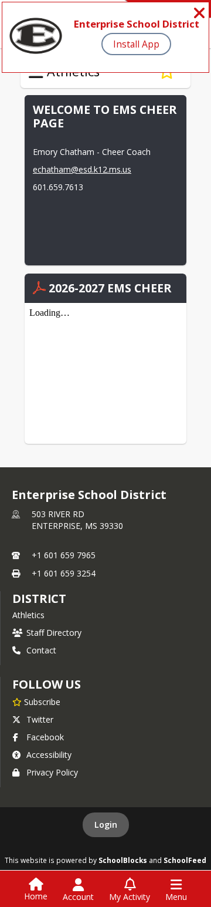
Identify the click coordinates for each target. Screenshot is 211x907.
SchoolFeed (185, 860)
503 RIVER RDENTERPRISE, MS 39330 (77, 519)
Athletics (28, 615)
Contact (41, 650)
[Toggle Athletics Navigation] (36, 72)
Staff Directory (53, 632)
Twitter (39, 719)
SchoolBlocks (122, 860)
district (39, 598)
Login (105, 824)
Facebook (45, 737)
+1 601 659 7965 (64, 555)
